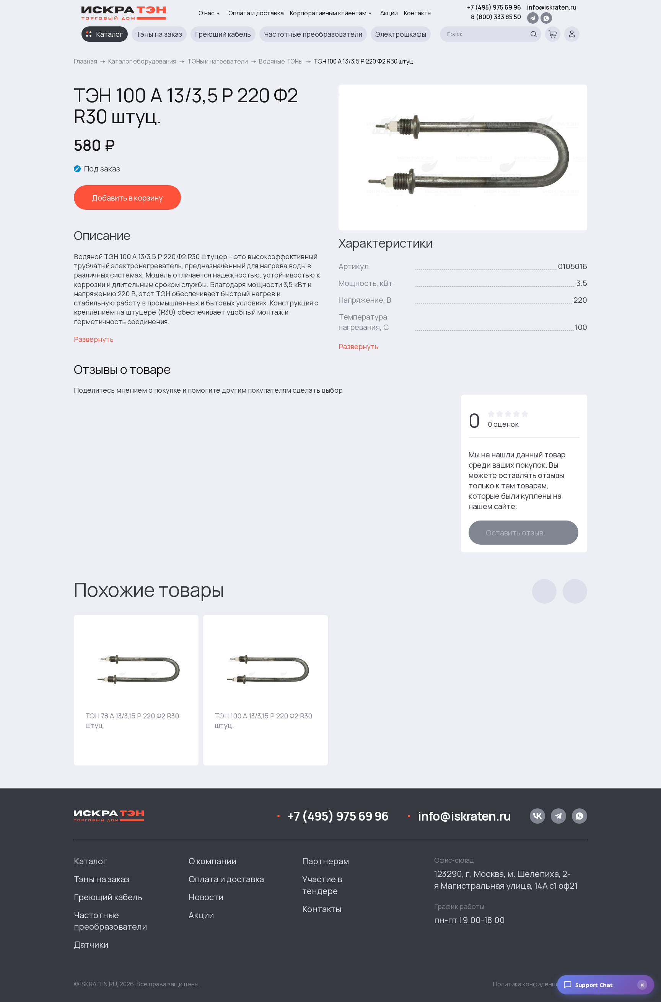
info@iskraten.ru (551, 7)
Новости (206, 897)
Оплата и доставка (256, 13)
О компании (212, 861)
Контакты (417, 13)
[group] (136, 690)
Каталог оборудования (142, 61)
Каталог (109, 34)
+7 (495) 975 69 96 (494, 7)
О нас (207, 13)
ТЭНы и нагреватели (217, 61)
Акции (389, 13)
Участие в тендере (322, 885)
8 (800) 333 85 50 (496, 17)
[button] (544, 591)
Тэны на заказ (159, 34)
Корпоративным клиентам (328, 13)
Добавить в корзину (127, 198)
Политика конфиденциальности (540, 984)
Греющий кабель (223, 34)
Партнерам (325, 861)
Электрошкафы (400, 34)
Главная (85, 61)
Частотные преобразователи (313, 34)
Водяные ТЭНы (281, 61)
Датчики (91, 944)
